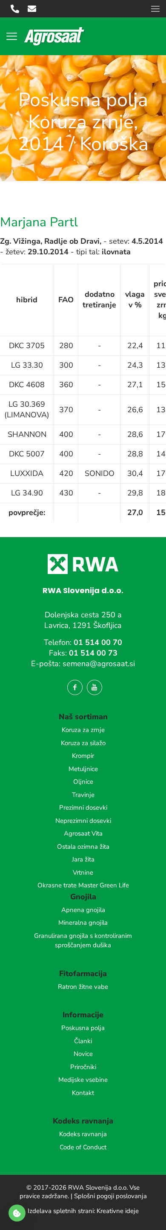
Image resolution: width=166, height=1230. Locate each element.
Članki (83, 1041)
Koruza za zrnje (83, 730)
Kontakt (83, 1093)
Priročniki (83, 1067)
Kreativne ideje (118, 1211)
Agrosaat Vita (83, 833)
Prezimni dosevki (83, 807)
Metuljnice (83, 769)
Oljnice (83, 781)
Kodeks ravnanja (83, 1134)
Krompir (83, 756)
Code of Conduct (83, 1147)
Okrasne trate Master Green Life (83, 885)
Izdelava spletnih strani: (61, 1211)
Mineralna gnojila (83, 922)
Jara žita (83, 859)
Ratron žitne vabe (83, 986)
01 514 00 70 (98, 642)
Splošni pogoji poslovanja (110, 1196)
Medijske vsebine (83, 1079)
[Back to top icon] (148, 1213)
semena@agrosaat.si (99, 664)
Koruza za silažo (83, 743)
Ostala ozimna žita (83, 846)
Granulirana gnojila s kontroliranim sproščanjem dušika (83, 941)
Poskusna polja (83, 1028)
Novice (83, 1054)
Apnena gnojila (83, 910)
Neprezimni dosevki (83, 820)
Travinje (83, 795)
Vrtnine (83, 872)
